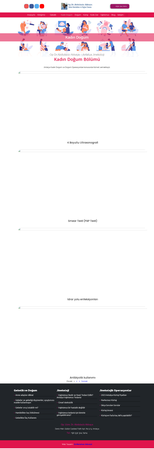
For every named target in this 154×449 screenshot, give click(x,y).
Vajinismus (104, 15)
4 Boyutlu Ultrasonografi (82, 142)
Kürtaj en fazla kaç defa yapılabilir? (116, 415)
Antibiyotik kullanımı (82, 377)
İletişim (120, 15)
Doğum (78, 15)
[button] (126, 14)
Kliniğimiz (41, 15)
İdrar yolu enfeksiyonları (82, 299)
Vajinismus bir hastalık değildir (71, 407)
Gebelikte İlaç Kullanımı (25, 418)
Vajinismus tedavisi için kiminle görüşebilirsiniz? (71, 414)
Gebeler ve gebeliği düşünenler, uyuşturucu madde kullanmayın (34, 401)
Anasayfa (31, 15)
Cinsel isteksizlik (65, 402)
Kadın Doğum (66, 15)
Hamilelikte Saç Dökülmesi (27, 413)
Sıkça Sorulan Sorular (110, 405)
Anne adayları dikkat (24, 395)
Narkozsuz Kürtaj (109, 400)
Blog (113, 15)
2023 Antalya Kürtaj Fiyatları (114, 395)
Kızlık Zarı (94, 15)
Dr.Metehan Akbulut (83, 444)
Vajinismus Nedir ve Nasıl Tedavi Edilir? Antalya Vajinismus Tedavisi (75, 396)
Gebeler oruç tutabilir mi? (26, 407)
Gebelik (53, 15)
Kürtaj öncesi (107, 410)
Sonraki (84, 381)
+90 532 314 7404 (79, 433)
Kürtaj (85, 15)
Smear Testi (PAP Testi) (82, 221)
